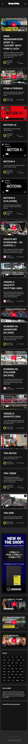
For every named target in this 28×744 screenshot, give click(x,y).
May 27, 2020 (10, 302)
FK (13, 665)
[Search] (25, 3)
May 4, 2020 (10, 344)
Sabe (20, 674)
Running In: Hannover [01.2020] (10, 329)
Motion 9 (9, 161)
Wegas (17, 680)
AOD (21, 657)
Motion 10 (9, 125)
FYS (20, 665)
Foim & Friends (13, 88)
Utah (8, 680)
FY (16, 665)
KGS (16, 668)
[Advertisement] (14, 717)
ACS (12, 657)
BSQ (9, 660)
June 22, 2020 (10, 257)
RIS (12, 674)
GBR (4, 668)
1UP (4, 657)
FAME (9, 665)
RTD (16, 674)
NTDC (22, 671)
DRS (12, 663)
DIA (4, 663)
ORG (4, 674)
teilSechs (10, 453)
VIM (13, 680)
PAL (8, 674)
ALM (17, 657)
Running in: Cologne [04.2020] (10, 372)
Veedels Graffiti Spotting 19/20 (12, 285)
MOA (4, 671)
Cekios (18, 660)
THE (18, 677)
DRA (8, 663)
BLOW (4, 660)
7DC (8, 657)
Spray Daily (10, 60)
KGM (12, 668)
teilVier (8, 513)
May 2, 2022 (10, 100)
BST (14, 660)
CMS (23, 660)
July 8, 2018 (10, 428)
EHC (21, 663)
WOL (22, 680)
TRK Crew (9, 473)
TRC (22, 677)
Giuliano (9, 256)
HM (8, 668)
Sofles (9, 677)
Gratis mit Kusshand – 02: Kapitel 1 (13, 242)
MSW (13, 671)
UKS (4, 680)
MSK (9, 671)
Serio (4, 677)
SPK (14, 677)
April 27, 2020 (10, 389)
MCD (21, 668)
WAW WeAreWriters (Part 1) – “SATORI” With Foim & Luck (13, 42)
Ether (4, 665)
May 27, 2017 (10, 523)
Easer (16, 663)
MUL (18, 671)
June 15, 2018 (10, 463)
